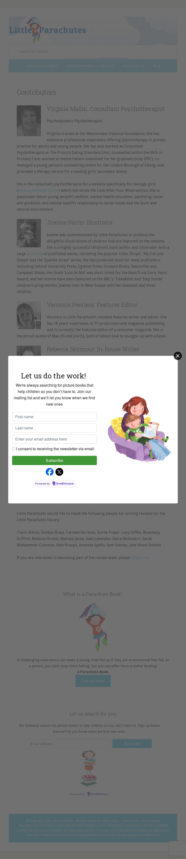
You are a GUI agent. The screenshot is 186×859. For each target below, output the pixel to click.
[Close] (178, 356)
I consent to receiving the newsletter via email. (55, 448)
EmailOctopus (65, 484)
